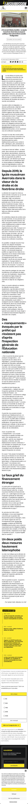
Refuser (14, 794)
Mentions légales (13, 801)
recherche (3, 9)
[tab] (14, 694)
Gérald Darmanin (7, 127)
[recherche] (3, 8)
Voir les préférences (14, 798)
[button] (25, 771)
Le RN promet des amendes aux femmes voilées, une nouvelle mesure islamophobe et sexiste (13, 69)
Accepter (14, 789)
